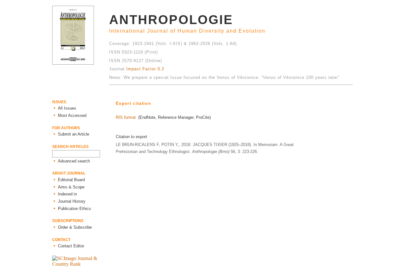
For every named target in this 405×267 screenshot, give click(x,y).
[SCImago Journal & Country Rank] (80, 264)
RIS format (126, 117)
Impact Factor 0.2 (145, 69)
